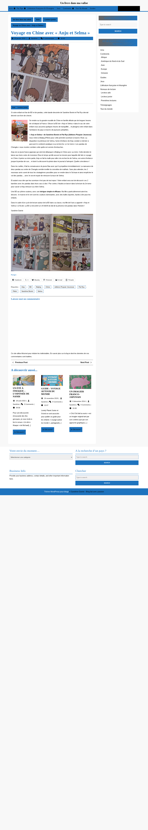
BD (30, 287)
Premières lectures (108, 101)
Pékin (15, 291)
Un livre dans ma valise (74, 3)
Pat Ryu (82, 287)
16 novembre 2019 (51, 398)
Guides (93, 8)
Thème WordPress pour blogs (56, 492)
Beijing (38, 287)
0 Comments (29, 404)
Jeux (58, 8)
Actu (11, 8)
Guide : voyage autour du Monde (50, 391)
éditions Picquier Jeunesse (64, 287)
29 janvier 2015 (19, 38)
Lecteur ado (106, 93)
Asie (38, 19)
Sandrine (34, 38)
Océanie (104, 73)
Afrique (104, 57)
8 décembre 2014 (79, 401)
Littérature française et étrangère (40, 8)
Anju (23, 287)
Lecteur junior (50, 19)
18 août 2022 (21, 401)
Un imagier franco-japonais (76, 394)
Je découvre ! (20, 433)
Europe (104, 69)
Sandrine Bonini (27, 291)
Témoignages (106, 105)
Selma (40, 291)
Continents (67, 8)
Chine (48, 287)
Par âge (20, 8)
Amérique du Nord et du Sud (112, 61)
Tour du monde (81, 8)
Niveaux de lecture (108, 89)
